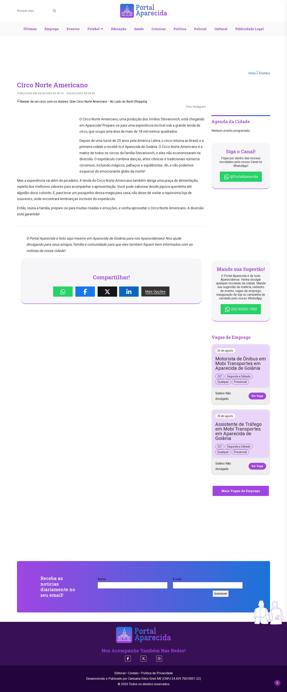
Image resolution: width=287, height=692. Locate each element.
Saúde (139, 29)
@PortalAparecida (244, 177)
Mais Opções (155, 291)
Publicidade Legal (249, 29)
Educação (118, 29)
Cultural (220, 29)
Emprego (52, 29)
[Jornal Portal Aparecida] (144, 10)
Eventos (73, 29)
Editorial (120, 673)
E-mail (177, 579)
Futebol (93, 29)
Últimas (30, 29)
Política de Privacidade (157, 673)
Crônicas (159, 29)
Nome (102, 579)
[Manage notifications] (277, 683)
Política (180, 29)
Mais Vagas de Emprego (240, 491)
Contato (133, 673)
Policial (200, 29)
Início (252, 73)
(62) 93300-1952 (243, 309)
